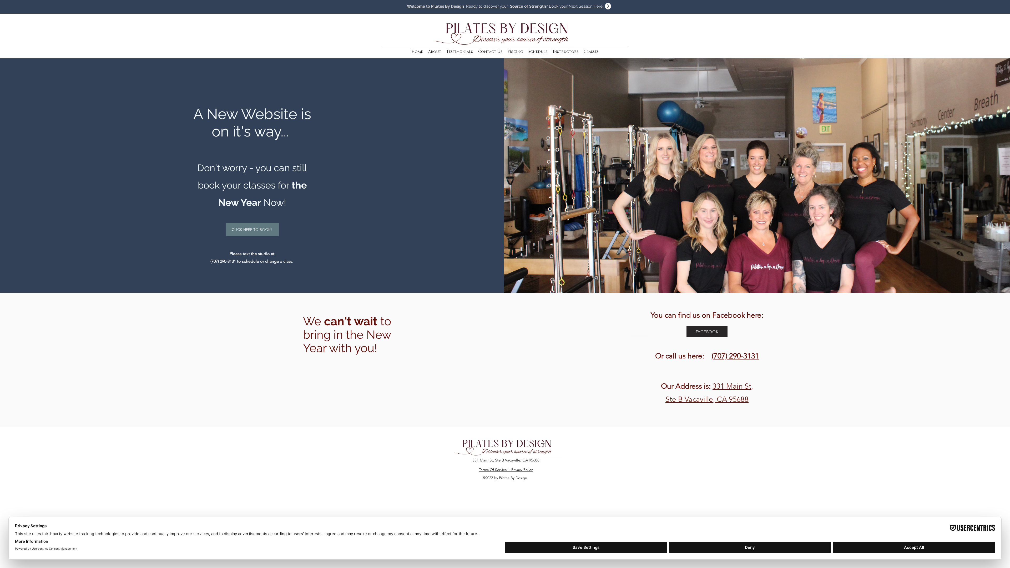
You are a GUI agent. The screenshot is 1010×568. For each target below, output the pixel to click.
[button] (565, 52)
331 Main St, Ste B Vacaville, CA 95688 (505, 460)
